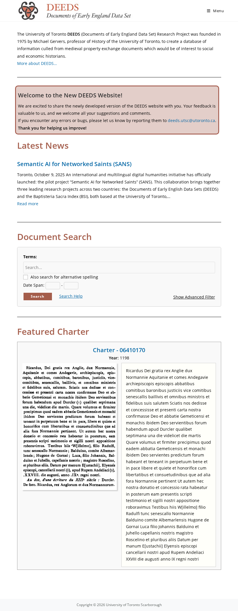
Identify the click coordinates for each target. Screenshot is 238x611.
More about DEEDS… (37, 63)
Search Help (71, 296)
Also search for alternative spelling (64, 277)
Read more (27, 203)
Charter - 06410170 (119, 350)
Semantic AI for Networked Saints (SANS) (74, 164)
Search (37, 296)
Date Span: (33, 285)
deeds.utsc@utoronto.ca (191, 120)
